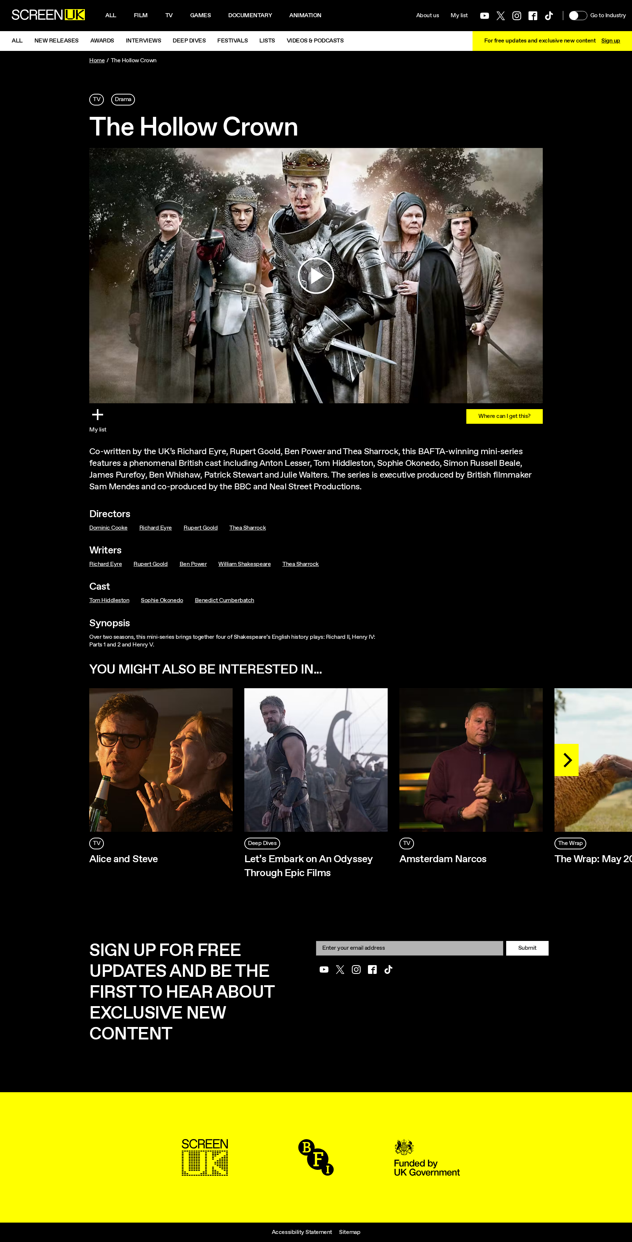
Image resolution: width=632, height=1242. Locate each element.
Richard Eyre (155, 528)
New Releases (56, 41)
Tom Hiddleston (109, 600)
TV (96, 99)
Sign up (610, 41)
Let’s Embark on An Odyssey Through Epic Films (308, 866)
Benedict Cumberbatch (224, 600)
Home (97, 60)
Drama (123, 99)
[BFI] (316, 1172)
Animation (305, 15)
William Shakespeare (244, 564)
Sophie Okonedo (162, 600)
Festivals (232, 41)
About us (427, 15)
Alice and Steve (123, 859)
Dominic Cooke (108, 528)
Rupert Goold (201, 528)
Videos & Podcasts (315, 41)
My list (459, 15)
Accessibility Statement (302, 1232)
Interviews (143, 41)
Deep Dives (189, 41)
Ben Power (193, 564)
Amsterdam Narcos (443, 859)
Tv (169, 15)
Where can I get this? (504, 416)
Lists (267, 41)
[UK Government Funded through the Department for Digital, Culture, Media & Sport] (427, 1172)
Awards (102, 41)
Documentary (250, 15)
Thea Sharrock (247, 528)
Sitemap (349, 1232)
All (110, 15)
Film (141, 15)
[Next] (566, 760)
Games (200, 15)
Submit (527, 948)
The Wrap (570, 843)
